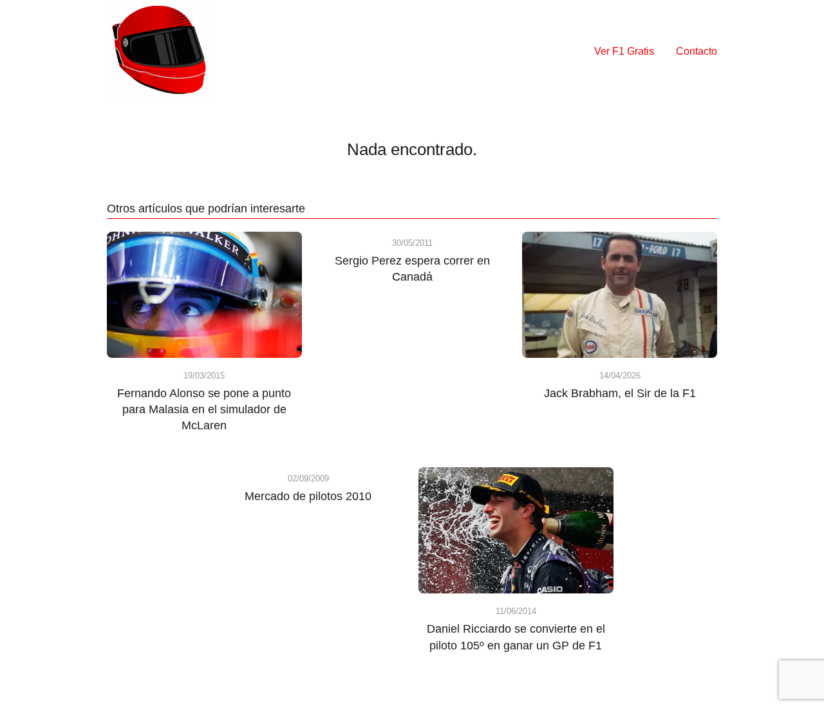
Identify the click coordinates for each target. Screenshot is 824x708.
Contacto (696, 51)
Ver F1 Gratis (624, 51)
